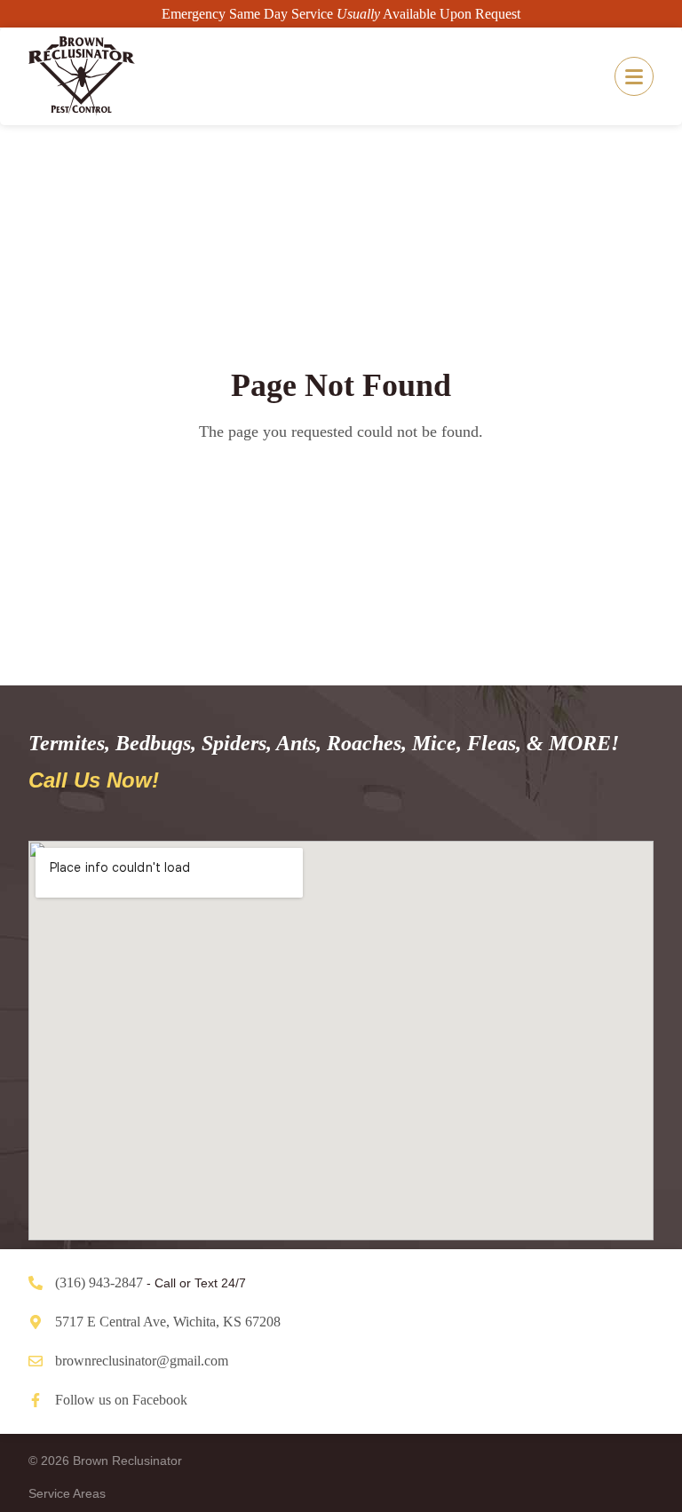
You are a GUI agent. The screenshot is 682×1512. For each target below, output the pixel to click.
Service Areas (67, 1493)
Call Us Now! (93, 780)
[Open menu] (634, 76)
